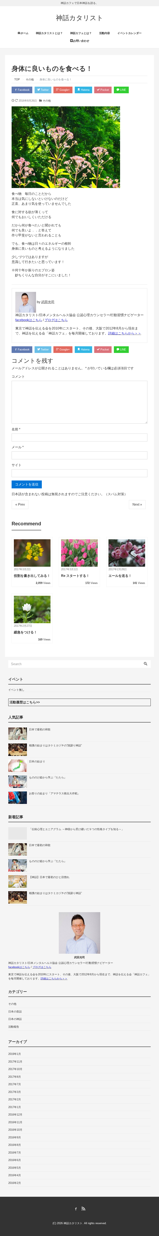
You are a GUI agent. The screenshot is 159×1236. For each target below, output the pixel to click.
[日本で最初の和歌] (18, 734)
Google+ (64, 89)
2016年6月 (14, 1160)
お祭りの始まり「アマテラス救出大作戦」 (54, 793)
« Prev (20, 504)
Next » (137, 504)
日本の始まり (37, 761)
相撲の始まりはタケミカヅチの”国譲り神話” (55, 745)
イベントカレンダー (129, 33)
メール (18, 447)
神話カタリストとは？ (49, 33)
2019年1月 (14, 1053)
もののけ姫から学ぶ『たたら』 (48, 777)
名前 (16, 429)
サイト (17, 465)
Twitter (44, 89)
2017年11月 (15, 1061)
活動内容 (104, 33)
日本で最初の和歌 (40, 729)
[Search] (146, 664)
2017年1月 (14, 1107)
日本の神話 (15, 1019)
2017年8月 (14, 1076)
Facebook (23, 89)
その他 (47, 100)
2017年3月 (14, 1091)
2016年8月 (14, 1144)
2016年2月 (14, 1182)
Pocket (104, 89)
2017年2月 (14, 1099)
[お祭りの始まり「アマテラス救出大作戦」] (18, 798)
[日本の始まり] (18, 766)
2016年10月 (15, 1129)
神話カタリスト (79, 18)
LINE (122, 89)
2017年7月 (14, 1084)
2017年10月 (15, 1069)
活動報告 (13, 1026)
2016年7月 (14, 1152)
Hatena (84, 89)
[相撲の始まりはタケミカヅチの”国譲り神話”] (18, 750)
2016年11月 (15, 1122)
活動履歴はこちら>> (25, 702)
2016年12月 (15, 1114)
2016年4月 (14, 1175)
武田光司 (47, 302)
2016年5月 (14, 1167)
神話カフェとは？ (81, 33)
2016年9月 (14, 1137)
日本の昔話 (15, 1011)
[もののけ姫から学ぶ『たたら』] (18, 782)
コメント (18, 376)
